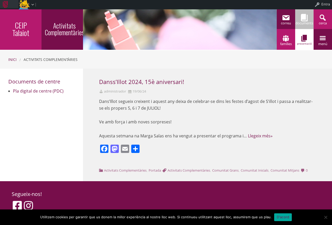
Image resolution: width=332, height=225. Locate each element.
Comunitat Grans (225, 170)
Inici (12, 59)
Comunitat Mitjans (285, 170)
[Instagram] (28, 205)
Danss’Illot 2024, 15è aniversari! (141, 82)
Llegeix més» (260, 136)
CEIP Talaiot (20, 28)
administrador (115, 91)
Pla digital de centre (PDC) (38, 91)
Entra (325, 4)
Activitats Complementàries (125, 170)
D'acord (283, 217)
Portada (155, 170)
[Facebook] (17, 205)
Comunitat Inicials (254, 170)
